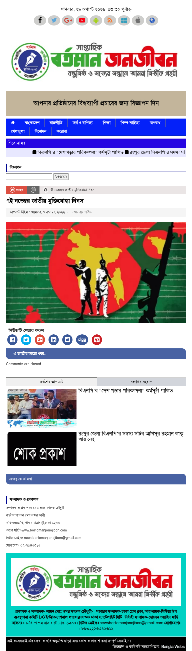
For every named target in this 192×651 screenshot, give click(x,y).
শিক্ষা (106, 122)
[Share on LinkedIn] (53, 339)
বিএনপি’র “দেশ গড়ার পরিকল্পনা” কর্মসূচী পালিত (70, 152)
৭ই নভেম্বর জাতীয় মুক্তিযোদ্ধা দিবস (45, 201)
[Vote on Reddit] (67, 339)
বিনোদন (40, 131)
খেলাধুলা (17, 131)
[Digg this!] (82, 339)
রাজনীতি (56, 122)
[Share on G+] (40, 339)
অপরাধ (155, 122)
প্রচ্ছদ (19, 190)
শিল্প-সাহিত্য (130, 122)
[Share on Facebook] (12, 339)
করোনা (61, 131)
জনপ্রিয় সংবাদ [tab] (141, 381)
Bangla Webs (173, 646)
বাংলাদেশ (32, 122)
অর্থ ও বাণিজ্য (83, 122)
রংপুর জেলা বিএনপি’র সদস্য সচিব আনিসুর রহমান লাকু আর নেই (130, 436)
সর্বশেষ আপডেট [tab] (52, 381)
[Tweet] (26, 339)
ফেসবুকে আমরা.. (21, 478)
